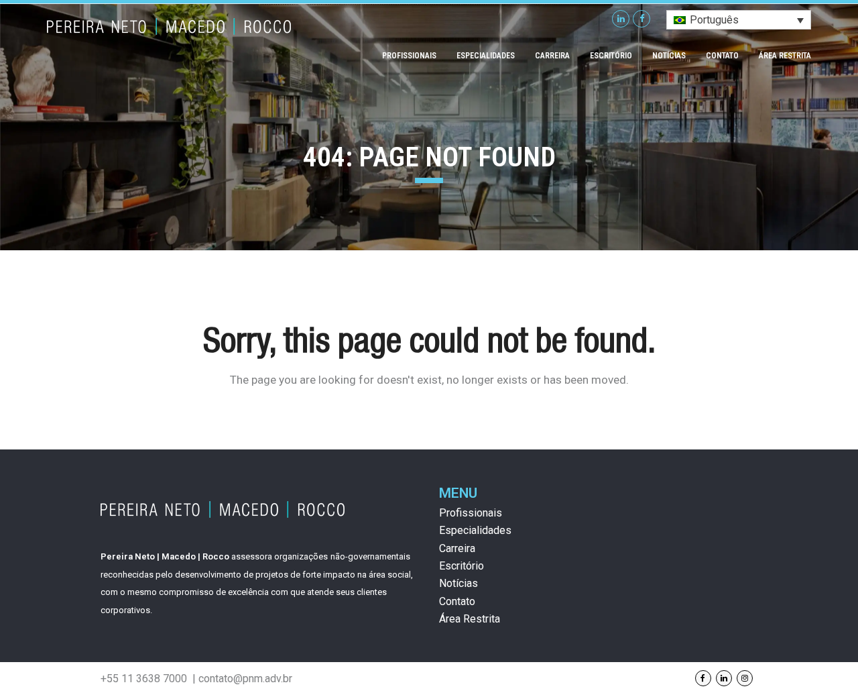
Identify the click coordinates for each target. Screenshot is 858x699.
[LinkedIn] (620, 19)
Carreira (457, 548)
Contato (457, 601)
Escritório (461, 565)
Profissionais (470, 512)
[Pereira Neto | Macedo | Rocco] (169, 24)
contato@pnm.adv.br (245, 678)
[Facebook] (641, 19)
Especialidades (475, 530)
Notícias (458, 583)
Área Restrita (469, 618)
